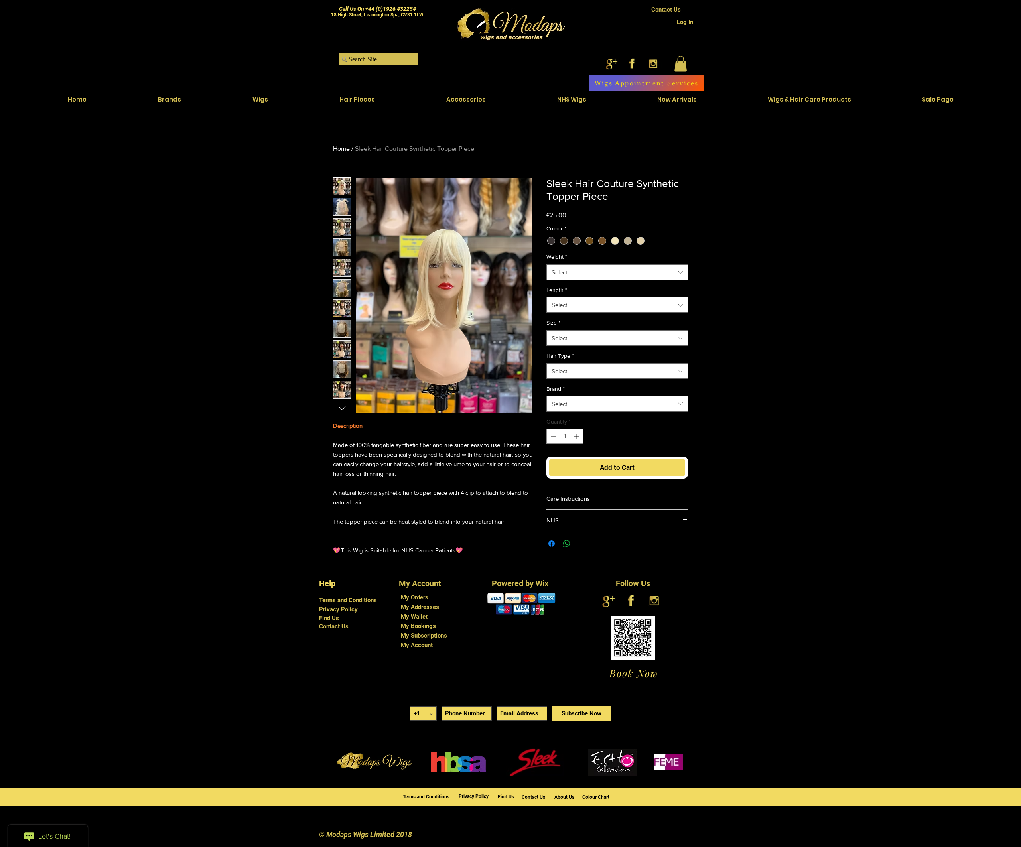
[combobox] (617, 272)
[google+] (610, 63)
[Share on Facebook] (551, 543)
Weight (556, 257)
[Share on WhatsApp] (567, 543)
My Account (417, 645)
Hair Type (560, 356)
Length (556, 290)
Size (553, 322)
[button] (680, 63)
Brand (555, 389)
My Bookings (418, 626)
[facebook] (632, 63)
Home (341, 148)
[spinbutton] (565, 436)
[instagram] (653, 63)
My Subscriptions (424, 635)
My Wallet (414, 616)
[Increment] (577, 436)
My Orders (414, 597)
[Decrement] (553, 436)
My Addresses (420, 607)
